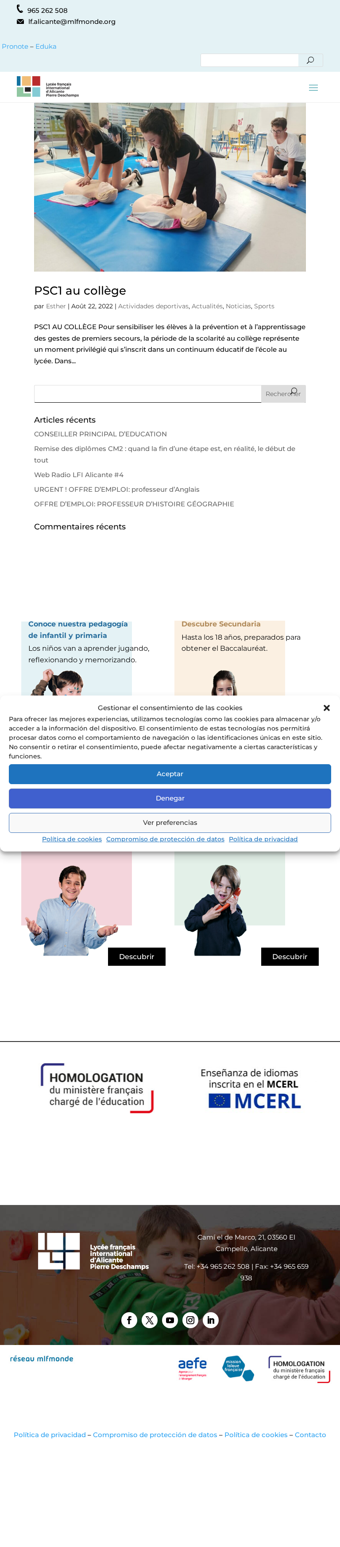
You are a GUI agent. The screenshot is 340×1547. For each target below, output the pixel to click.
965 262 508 (47, 10)
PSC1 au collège (80, 291)
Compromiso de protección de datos (165, 839)
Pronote (14, 46)
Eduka (46, 46)
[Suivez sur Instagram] (190, 1320)
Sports (264, 306)
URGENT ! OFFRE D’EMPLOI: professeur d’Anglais (117, 489)
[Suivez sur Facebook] (129, 1320)
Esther (56, 306)
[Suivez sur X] (150, 1320)
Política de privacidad (263, 839)
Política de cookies (72, 839)
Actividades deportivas (153, 306)
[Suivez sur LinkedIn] (211, 1320)
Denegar (170, 798)
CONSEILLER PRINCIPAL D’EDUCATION (100, 434)
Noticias (238, 306)
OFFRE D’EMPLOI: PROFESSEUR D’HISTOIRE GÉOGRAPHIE (134, 504)
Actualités (207, 306)
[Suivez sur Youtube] (170, 1320)
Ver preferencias (170, 822)
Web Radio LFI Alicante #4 (79, 474)
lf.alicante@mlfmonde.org (72, 21)
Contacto (310, 1434)
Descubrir (137, 956)
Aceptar (170, 774)
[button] (326, 708)
